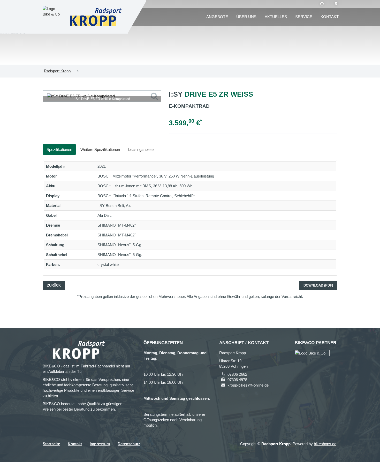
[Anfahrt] (336, 4)
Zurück (54, 285)
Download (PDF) (318, 285)
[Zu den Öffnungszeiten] (322, 4)
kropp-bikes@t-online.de (248, 385)
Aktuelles (276, 16)
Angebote (217, 16)
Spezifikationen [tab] (59, 149)
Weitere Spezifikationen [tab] (100, 149)
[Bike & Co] (312, 353)
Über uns (246, 16)
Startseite (51, 444)
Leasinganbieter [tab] (141, 149)
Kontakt (330, 16)
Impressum (100, 444)
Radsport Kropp (57, 71)
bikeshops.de (325, 444)
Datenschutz (129, 444)
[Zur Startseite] (95, 16)
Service (303, 16)
